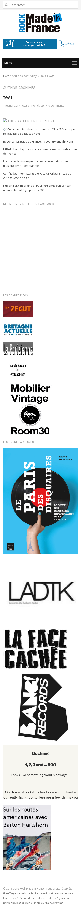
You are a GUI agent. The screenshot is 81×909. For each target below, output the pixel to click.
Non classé (38, 105)
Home (7, 76)
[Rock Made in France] (40, 22)
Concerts (48, 121)
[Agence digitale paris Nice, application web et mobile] (40, 44)
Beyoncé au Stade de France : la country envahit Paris (38, 141)
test (8, 97)
